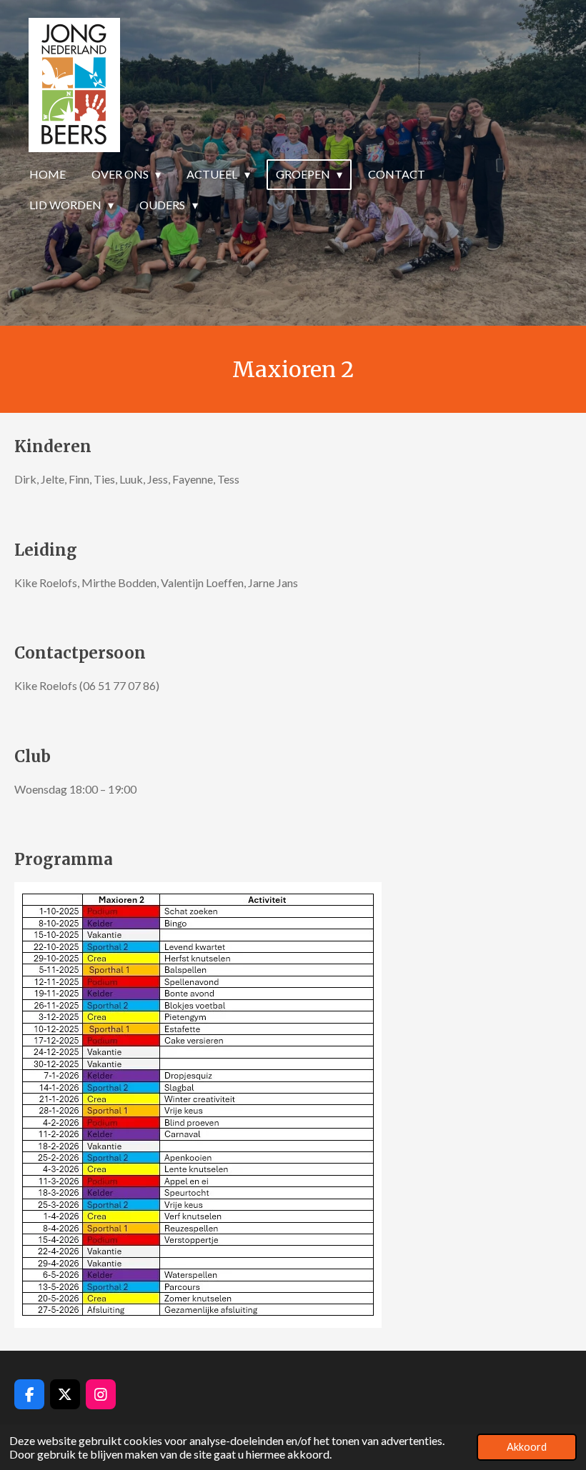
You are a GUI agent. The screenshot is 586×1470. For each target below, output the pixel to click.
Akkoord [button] (527, 1447)
